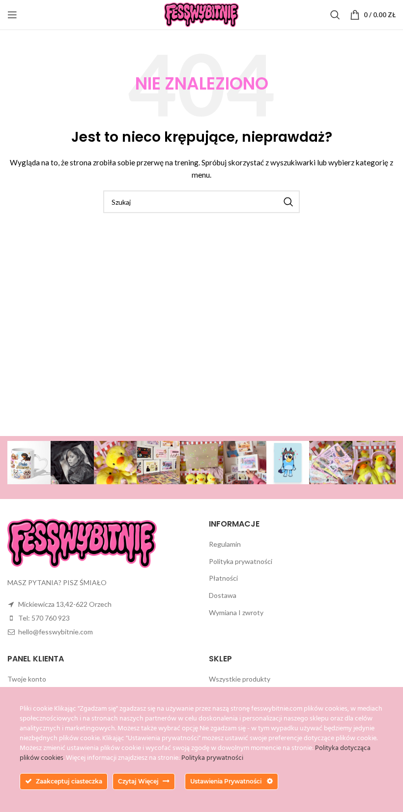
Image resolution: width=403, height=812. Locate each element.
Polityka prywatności (240, 561)
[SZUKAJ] (288, 201)
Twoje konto (26, 679)
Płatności (223, 578)
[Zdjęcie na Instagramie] (29, 462)
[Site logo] (201, 14)
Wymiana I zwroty (236, 612)
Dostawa (222, 595)
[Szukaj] (335, 15)
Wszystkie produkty (239, 679)
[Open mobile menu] (12, 15)
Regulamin (225, 544)
